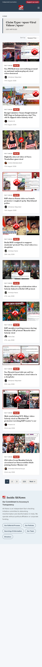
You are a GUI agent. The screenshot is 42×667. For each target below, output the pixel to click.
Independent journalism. (9, 2)
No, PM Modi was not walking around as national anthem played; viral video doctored (21, 71)
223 (24, 481)
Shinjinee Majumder (14, 77)
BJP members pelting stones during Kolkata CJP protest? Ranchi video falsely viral (20, 330)
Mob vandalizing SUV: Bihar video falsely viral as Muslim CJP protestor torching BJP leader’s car (20, 418)
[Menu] (39, 8)
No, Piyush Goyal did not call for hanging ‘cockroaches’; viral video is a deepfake (20, 374)
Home (4, 16)
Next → (32, 481)
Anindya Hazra (13, 251)
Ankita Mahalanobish (15, 163)
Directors (7, 537)
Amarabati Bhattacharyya (16, 468)
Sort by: (23, 37)
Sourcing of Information (13, 531)
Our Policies (29, 525)
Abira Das (11, 336)
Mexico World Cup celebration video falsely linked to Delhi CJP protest (20, 287)
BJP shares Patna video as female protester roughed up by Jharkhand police (20, 200)
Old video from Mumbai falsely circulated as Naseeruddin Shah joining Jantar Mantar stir (18, 462)
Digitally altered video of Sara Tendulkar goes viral (17, 158)
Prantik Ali (11, 121)
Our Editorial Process (12, 525)
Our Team (30, 531)
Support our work (32, 2)
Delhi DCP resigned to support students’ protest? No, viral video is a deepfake (20, 244)
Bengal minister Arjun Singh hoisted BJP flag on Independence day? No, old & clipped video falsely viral (20, 115)
